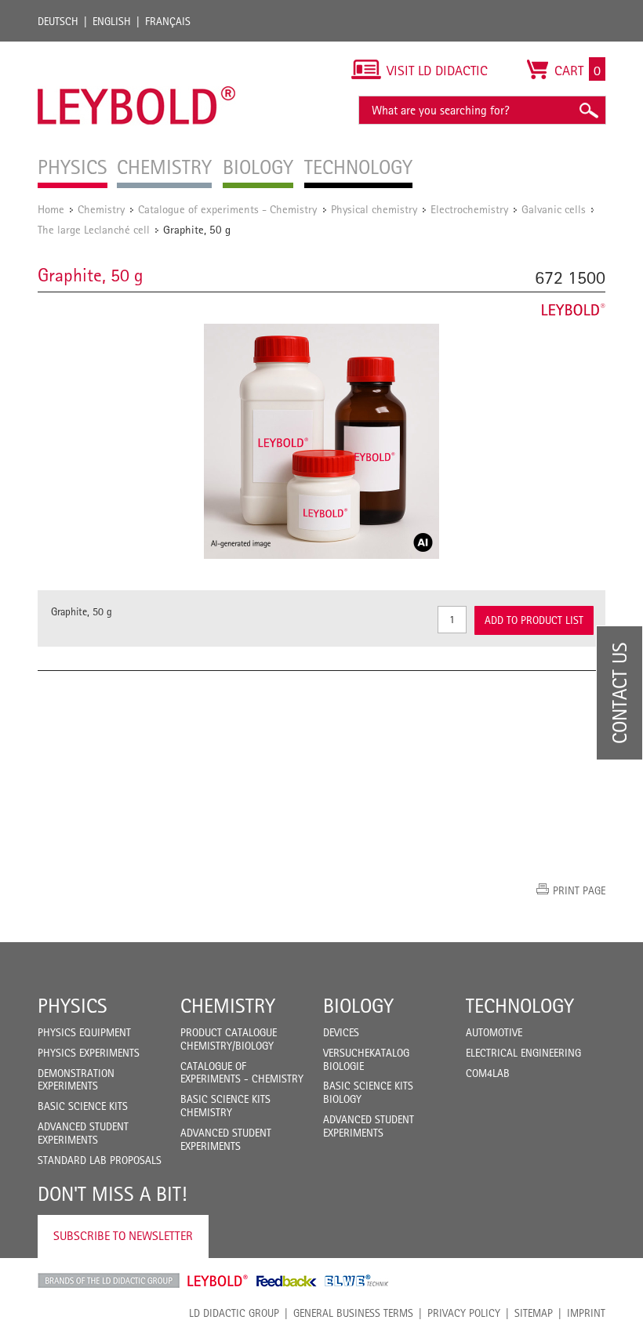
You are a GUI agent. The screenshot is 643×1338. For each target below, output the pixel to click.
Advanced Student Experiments (83, 1133)
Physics (72, 1005)
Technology (520, 1005)
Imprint (586, 1313)
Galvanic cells (553, 209)
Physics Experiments (89, 1052)
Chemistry (101, 209)
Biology (358, 1005)
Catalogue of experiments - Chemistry (229, 209)
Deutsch (58, 21)
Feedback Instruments (286, 1281)
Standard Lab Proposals (100, 1160)
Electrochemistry (469, 209)
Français (168, 21)
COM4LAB (488, 1073)
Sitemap (533, 1313)
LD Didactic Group (234, 1313)
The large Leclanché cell (94, 229)
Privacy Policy (463, 1313)
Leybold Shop (218, 1281)
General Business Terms (353, 1313)
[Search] (588, 110)
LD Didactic (109, 1281)
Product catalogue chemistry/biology (228, 1039)
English (112, 21)
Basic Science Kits (83, 1106)
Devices (341, 1032)
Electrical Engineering (523, 1052)
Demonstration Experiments (76, 1080)
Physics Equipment (84, 1032)
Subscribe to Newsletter (123, 1235)
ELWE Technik (357, 1281)
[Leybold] (137, 49)
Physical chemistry (374, 209)
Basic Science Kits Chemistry (225, 1106)
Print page (579, 890)
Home (51, 209)
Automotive (494, 1032)
